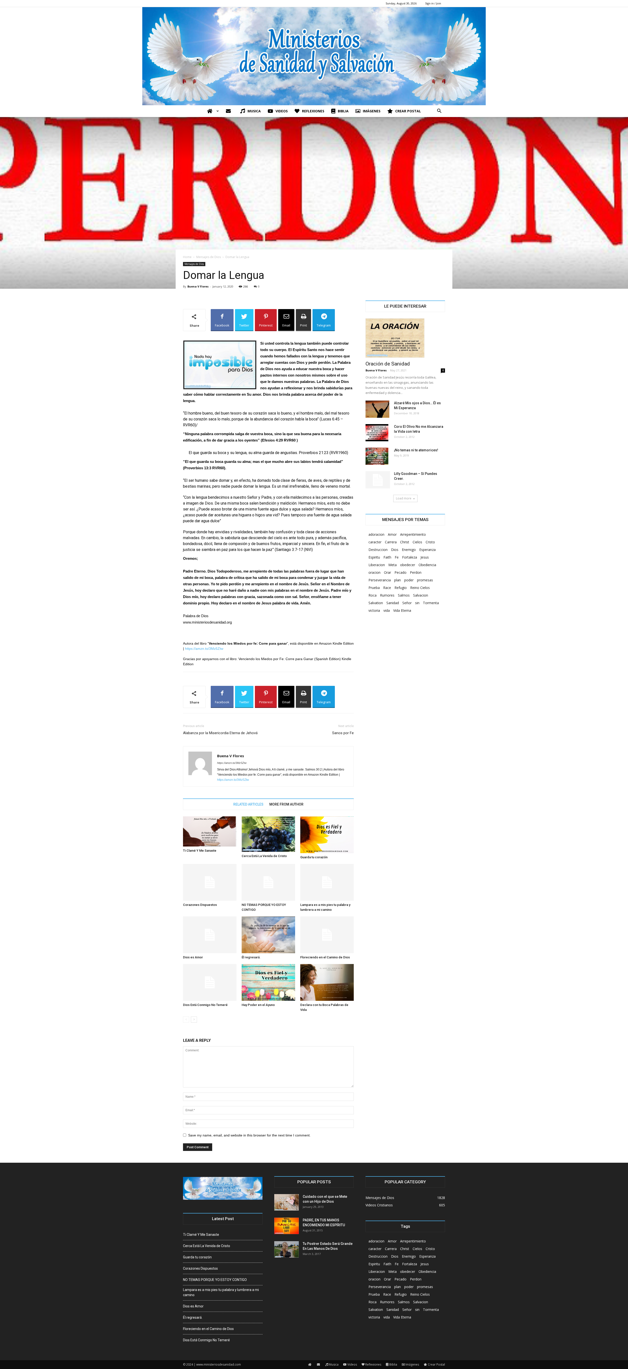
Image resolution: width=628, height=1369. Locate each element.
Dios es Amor (193, 957)
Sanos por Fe (343, 733)
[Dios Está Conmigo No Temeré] (209, 982)
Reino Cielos (420, 587)
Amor (392, 534)
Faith (387, 557)
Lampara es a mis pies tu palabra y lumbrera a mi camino (221, 1292)
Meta (392, 564)
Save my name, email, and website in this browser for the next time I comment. (249, 1135)
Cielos (417, 542)
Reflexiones (313, 111)
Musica (254, 111)
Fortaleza (409, 557)
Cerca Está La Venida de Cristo (264, 856)
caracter (374, 542)
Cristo (430, 542)
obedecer (407, 564)
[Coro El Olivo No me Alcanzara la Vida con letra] (377, 432)
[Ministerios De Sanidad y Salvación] (314, 56)
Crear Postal (408, 111)
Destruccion (378, 549)
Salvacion (420, 595)
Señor (407, 602)
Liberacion (376, 564)
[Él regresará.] (268, 934)
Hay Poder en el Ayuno (258, 1005)
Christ (404, 542)
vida (386, 610)
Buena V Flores (198, 286)
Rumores (387, 595)
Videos (281, 111)
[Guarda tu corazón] (327, 834)
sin (417, 602)
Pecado (400, 572)
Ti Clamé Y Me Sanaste (199, 850)
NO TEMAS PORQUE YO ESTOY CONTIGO (215, 1280)
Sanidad (392, 602)
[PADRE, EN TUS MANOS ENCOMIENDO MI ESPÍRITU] (286, 1226)
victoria (374, 610)
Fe (397, 557)
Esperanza (427, 549)
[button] (439, 111)
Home (187, 257)
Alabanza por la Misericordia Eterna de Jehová (220, 733)
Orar (387, 572)
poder (409, 580)
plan (397, 580)
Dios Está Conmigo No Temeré (205, 1005)
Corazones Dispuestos (200, 905)
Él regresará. (251, 957)
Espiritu (374, 557)
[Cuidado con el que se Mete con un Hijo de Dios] (286, 1202)
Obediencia (427, 564)
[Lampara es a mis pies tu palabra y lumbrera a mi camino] (327, 882)
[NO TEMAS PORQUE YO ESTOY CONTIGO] (268, 882)
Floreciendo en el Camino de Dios (325, 957)
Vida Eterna (402, 610)
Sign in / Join (433, 3)
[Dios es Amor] (209, 934)
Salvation (375, 602)
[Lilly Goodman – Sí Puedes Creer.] (378, 479)
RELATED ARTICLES (248, 804)
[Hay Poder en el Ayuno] (268, 982)
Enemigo (409, 549)
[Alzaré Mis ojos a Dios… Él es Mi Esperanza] (377, 409)
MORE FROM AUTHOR (286, 804)
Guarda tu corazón (313, 857)
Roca (372, 595)
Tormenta (431, 602)
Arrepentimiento (413, 534)
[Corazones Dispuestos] (209, 882)
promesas (425, 580)
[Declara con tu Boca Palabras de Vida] (327, 982)
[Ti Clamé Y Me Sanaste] (209, 831)
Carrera (391, 542)
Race (387, 587)
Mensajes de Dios (208, 257)
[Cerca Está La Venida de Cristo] (268, 834)
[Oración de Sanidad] (405, 338)
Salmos (404, 595)
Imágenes (371, 111)
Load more (403, 498)
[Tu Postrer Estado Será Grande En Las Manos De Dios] (286, 1249)
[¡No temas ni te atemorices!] (377, 456)
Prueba (374, 587)
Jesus (424, 557)
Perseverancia (379, 580)
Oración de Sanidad (388, 364)
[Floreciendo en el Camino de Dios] (327, 934)
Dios (394, 549)
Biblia (343, 111)
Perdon (415, 572)
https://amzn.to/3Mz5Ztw (204, 649)
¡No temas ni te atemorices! (416, 450)
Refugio (400, 587)
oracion (374, 572)
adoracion (376, 534)
